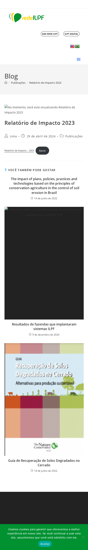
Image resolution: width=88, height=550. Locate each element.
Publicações (74, 136)
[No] (83, 537)
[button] (79, 59)
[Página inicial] (6, 83)
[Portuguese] (77, 47)
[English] (72, 47)
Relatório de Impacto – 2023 (19, 150)
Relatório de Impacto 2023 (45, 83)
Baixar (42, 150)
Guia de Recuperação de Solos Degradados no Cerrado (44, 462)
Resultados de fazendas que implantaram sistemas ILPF (44, 326)
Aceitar (45, 543)
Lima (13, 136)
